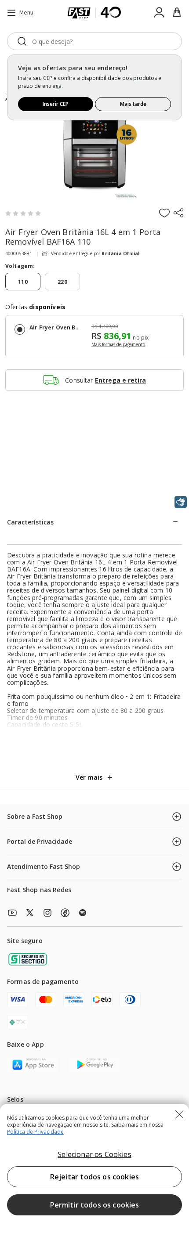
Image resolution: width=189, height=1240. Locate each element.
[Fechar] (179, 1114)
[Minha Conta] (159, 12)
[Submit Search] (22, 41)
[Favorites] (164, 213)
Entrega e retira (120, 380)
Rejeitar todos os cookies (94, 1177)
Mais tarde (133, 104)
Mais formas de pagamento (118, 344)
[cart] (176, 12)
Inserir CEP (56, 104)
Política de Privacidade (35, 1131)
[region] (94, 1172)
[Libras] (180, 502)
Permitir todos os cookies (94, 1205)
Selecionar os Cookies (94, 1154)
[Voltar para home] (95, 12)
